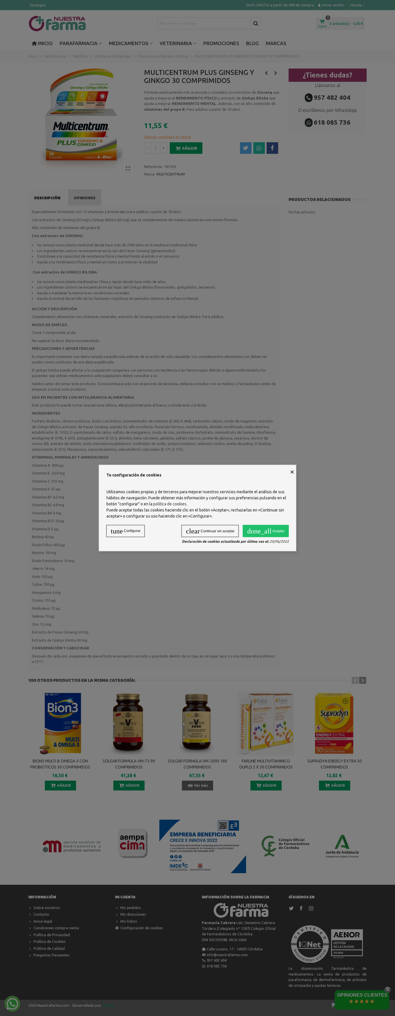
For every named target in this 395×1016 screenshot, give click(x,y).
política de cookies (170, 504)
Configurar (126, 531)
